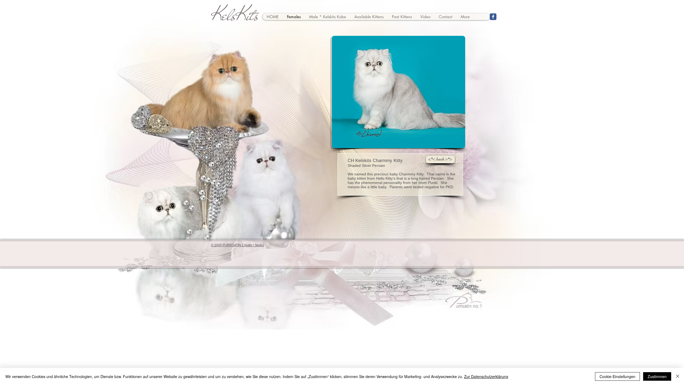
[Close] (677, 376)
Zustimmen (657, 376)
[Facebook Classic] (493, 16)
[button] (398, 92)
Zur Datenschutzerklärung (486, 376)
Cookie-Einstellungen (617, 376)
